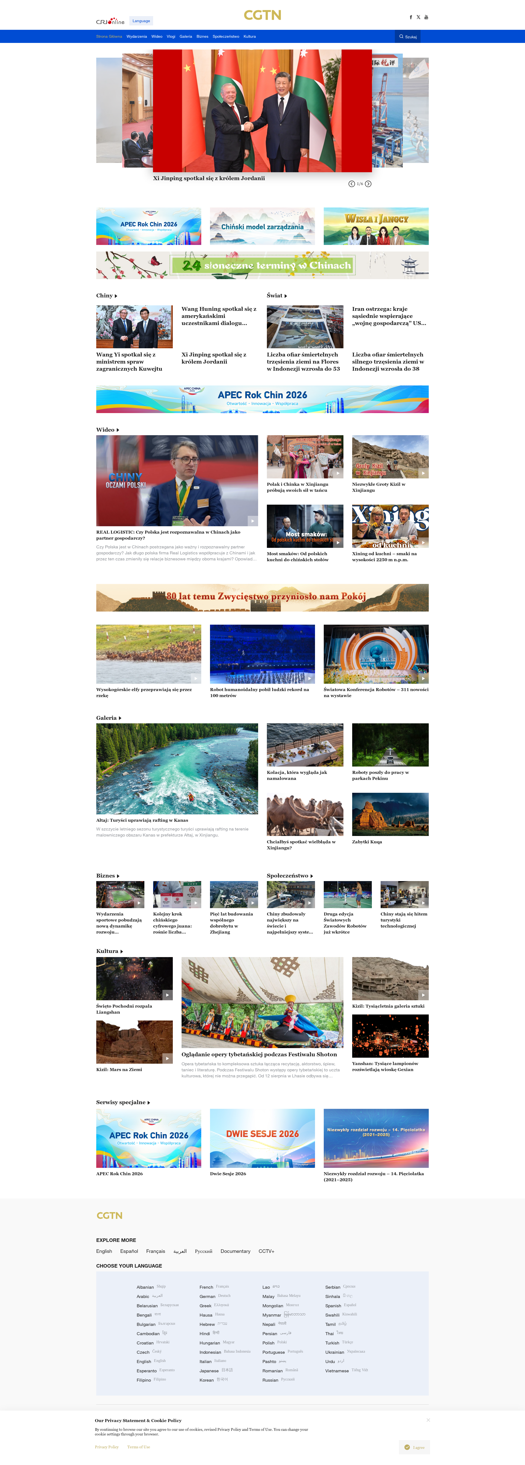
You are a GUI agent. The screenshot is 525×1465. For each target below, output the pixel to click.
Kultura (107, 951)
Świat (274, 295)
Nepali (274, 1324)
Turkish (339, 1343)
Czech (149, 1352)
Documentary (235, 1251)
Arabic (150, 1296)
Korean (214, 1380)
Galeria (106, 718)
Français (155, 1251)
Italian (213, 1361)
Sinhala (339, 1296)
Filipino (151, 1380)
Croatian (153, 1343)
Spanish (340, 1305)
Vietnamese (346, 1370)
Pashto (274, 1361)
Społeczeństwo (287, 875)
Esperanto (156, 1370)
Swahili (341, 1315)
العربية (180, 1251)
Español (129, 1251)
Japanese (216, 1370)
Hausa (212, 1315)
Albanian (151, 1287)
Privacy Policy (107, 1446)
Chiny (104, 295)
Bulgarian (156, 1324)
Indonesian (225, 1352)
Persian (276, 1333)
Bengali (149, 1315)
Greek (214, 1305)
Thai (334, 1333)
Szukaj (411, 36)
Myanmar (283, 1315)
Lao (271, 1287)
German (215, 1296)
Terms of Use (138, 1446)
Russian (278, 1380)
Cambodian (152, 1333)
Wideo (105, 429)
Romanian (280, 1370)
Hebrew (213, 1324)
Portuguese (282, 1352)
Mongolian (280, 1305)
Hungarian (217, 1343)
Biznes (105, 875)
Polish (274, 1343)
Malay (281, 1296)
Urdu (334, 1361)
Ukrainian (345, 1352)
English (104, 1251)
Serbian (340, 1287)
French (214, 1287)
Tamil (336, 1324)
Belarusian (158, 1305)
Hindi (209, 1333)
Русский (203, 1251)
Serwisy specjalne (120, 1102)
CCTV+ (267, 1251)
